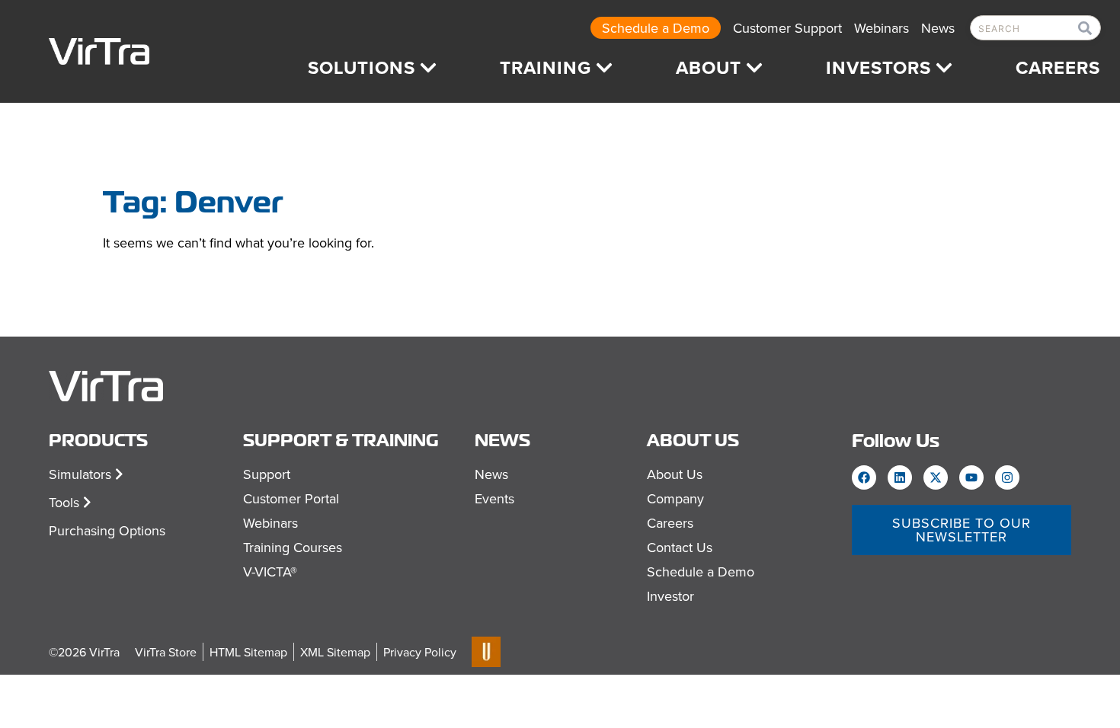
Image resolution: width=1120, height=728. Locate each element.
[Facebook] (864, 477)
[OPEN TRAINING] (604, 67)
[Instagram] (1007, 477)
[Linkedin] (900, 477)
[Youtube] (971, 477)
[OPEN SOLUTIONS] (428, 67)
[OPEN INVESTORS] (944, 67)
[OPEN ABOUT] (754, 67)
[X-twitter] (935, 477)
